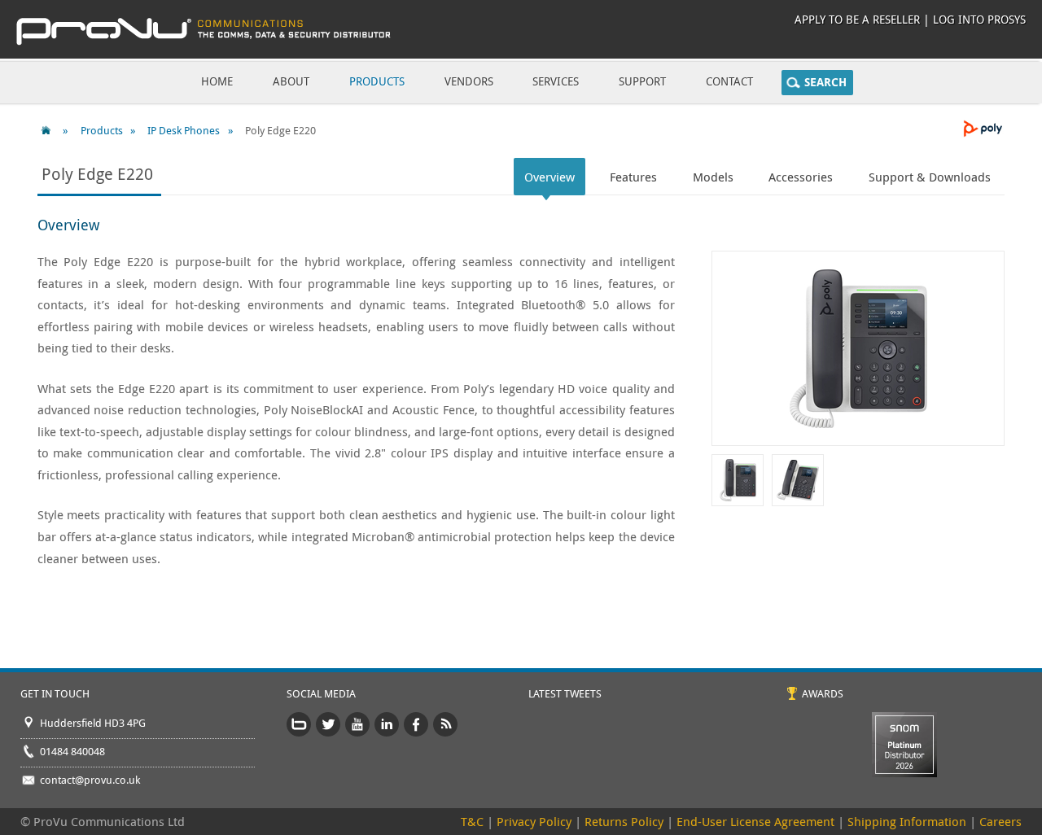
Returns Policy (623, 821)
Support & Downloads (930, 176)
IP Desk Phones (183, 130)
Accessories (800, 176)
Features (633, 176)
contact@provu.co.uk (90, 779)
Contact (729, 81)
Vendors (468, 81)
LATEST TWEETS (565, 693)
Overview (549, 176)
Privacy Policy (534, 821)
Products (377, 81)
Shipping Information (906, 821)
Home (217, 81)
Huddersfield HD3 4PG (93, 722)
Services (555, 81)
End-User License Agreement (755, 821)
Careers (1000, 821)
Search (825, 82)
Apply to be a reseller (857, 19)
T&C (472, 821)
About (291, 81)
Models (713, 176)
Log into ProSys (979, 19)
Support (642, 81)
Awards (822, 693)
